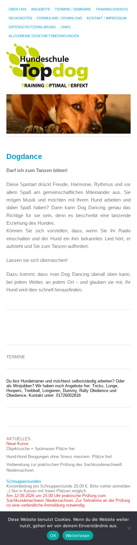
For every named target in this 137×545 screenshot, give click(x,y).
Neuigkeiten (20, 18)
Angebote (40, 9)
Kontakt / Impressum (106, 18)
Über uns (17, 9)
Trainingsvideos (112, 9)
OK (53, 535)
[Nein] (129, 528)
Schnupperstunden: (24, 481)
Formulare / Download (59, 18)
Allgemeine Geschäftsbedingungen (44, 36)
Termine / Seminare (73, 9)
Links (65, 27)
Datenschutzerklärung (32, 27)
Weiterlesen (78, 535)
